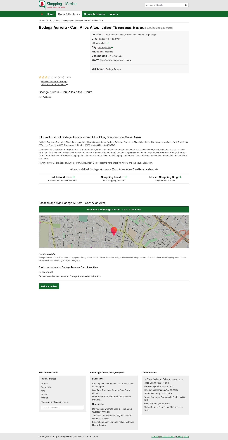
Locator (113, 14)
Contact (155, 436)
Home (50, 14)
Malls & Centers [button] (68, 14)
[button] (42, 14)
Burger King (46, 387)
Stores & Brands (94, 14)
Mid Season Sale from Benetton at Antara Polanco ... (111, 398)
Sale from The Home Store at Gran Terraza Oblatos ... (112, 392)
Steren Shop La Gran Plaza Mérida (163, 408)
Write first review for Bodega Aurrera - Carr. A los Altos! (54, 83)
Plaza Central (157, 382)
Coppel (44, 383)
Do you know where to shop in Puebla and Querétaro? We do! (112, 410)
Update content (167, 436)
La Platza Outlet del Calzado (163, 379)
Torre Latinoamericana (161, 389)
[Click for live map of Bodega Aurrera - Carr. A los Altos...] (114, 231)
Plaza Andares (157, 403)
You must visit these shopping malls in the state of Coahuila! (111, 417)
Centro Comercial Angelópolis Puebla (165, 398)
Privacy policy (182, 436)
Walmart (44, 397)
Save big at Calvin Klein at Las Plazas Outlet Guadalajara (113, 385)
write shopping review (118, 162)
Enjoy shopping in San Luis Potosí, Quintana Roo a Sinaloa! (113, 423)
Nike (43, 390)
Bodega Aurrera (113, 69)
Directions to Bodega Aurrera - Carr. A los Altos (114, 209)
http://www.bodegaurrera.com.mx (115, 60)
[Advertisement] (62, 51)
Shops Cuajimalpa (159, 386)
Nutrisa (44, 394)
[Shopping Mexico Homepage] (75, 5)
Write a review (49, 286)
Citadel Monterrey (158, 393)
